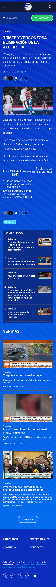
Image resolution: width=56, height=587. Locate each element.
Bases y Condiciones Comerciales (30, 564)
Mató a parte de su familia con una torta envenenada (21, 262)
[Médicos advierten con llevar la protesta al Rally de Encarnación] (28, 465)
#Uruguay (26, 171)
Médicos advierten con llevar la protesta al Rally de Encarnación (23, 488)
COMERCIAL (10, 547)
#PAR (15, 187)
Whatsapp (42, 18)
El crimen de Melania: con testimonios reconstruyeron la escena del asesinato (20, 246)
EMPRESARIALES (40, 539)
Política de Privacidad (13, 567)
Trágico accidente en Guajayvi (22, 375)
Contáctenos (30, 567)
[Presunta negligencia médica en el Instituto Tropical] (28, 408)
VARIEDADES (10, 539)
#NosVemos (18, 194)
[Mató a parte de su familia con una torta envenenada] (45, 261)
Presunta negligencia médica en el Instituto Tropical (25, 431)
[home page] (28, 7)
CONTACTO (37, 547)
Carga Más (28, 519)
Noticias (7, 31)
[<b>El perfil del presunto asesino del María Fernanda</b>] (45, 311)
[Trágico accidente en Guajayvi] (28, 354)
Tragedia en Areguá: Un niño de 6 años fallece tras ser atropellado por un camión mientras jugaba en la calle (21, 295)
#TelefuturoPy (14, 190)
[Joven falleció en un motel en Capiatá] (45, 275)
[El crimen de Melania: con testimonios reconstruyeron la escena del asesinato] (45, 242)
